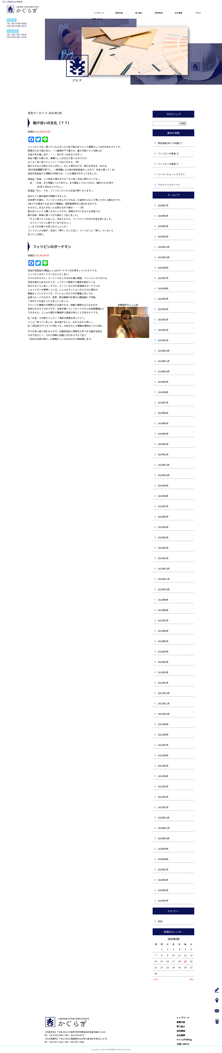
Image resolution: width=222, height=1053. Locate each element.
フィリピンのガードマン (52, 246)
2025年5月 (163, 298)
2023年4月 (163, 527)
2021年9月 (163, 724)
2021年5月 (163, 765)
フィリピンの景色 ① (168, 163)
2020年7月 (163, 869)
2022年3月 (163, 662)
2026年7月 (163, 205)
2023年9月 (163, 485)
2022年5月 (163, 641)
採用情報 (159, 13)
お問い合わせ (99, 19)
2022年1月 (163, 682)
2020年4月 (163, 900)
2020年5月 (163, 890)
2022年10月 (164, 589)
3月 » (191, 979)
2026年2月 (163, 236)
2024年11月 (164, 361)
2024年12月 (164, 350)
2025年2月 (163, 330)
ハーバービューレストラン (171, 174)
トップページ (99, 13)
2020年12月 (164, 817)
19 (185, 961)
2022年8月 (163, 610)
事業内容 (119, 13)
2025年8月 (163, 267)
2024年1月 (163, 454)
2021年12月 (164, 693)
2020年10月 (164, 838)
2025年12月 (164, 247)
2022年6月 (163, 630)
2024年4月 (163, 433)
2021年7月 (163, 745)
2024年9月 (163, 381)
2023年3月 (163, 537)
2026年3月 (163, 226)
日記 (160, 921)
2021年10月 (164, 713)
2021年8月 (163, 734)
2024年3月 (163, 444)
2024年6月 (163, 413)
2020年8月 (163, 859)
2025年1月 (163, 340)
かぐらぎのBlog (199, 13)
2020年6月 (163, 879)
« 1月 (155, 979)
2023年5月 (163, 516)
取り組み (139, 13)
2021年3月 (163, 786)
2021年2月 (163, 796)
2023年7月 (163, 506)
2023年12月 (164, 464)
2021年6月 (163, 755)
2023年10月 (164, 475)
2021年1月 (163, 807)
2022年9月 (163, 599)
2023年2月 (163, 547)
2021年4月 (163, 776)
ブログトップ (173, 114)
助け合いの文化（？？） (52, 122)
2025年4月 (163, 309)
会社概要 (179, 13)
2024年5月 (163, 423)
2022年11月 (164, 579)
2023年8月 (163, 496)
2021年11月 (164, 703)
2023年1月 (163, 558)
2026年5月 (163, 215)
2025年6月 (163, 288)
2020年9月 (163, 848)
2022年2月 (163, 672)
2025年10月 (164, 257)
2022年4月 (163, 651)
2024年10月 (164, 371)
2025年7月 (163, 278)
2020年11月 (164, 828)
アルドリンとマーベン (169, 184)
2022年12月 (164, 568)
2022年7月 (163, 620)
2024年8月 (163, 392)
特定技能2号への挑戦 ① (170, 143)
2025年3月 (163, 319)
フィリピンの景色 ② (168, 153)
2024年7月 (163, 402)
